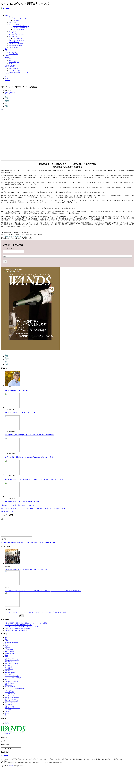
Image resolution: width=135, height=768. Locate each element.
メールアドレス (8, 249)
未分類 (7, 713)
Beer (6, 49)
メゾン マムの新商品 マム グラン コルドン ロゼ (20, 412)
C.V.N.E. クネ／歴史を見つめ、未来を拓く (18, 628)
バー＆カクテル (13, 54)
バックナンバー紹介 (15, 70)
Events (6, 55)
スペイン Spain (13, 33)
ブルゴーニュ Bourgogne (20, 27)
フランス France (14, 24)
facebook (7, 80)
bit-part (7, 722)
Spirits (6, 50)
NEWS (7, 57)
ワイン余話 (16, 20)
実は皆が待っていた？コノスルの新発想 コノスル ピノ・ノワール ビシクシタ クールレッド (35, 479)
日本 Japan (12, 17)
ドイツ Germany (14, 42)
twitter (6, 78)
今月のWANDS (13, 68)
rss (5, 76)
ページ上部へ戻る (6, 734)
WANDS (11, 766)
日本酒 (7, 711)
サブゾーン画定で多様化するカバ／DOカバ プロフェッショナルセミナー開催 (29, 457)
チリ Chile (12, 22)
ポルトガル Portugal (15, 45)
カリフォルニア (17, 38)
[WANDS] (5, 9)
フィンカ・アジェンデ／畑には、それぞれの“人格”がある (23, 626)
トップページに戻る (7, 511)
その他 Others (13, 47)
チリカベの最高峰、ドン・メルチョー (16, 390)
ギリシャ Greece (10, 672)
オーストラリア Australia (16, 35)
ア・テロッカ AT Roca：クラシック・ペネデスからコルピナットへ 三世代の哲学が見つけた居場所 (35, 612)
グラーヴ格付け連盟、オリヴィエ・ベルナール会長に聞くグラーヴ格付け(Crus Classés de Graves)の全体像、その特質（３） (43, 591)
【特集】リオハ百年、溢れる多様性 (16, 630)
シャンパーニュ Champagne (21, 26)
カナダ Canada (9, 669)
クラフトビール (9, 674)
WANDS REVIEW (10, 65)
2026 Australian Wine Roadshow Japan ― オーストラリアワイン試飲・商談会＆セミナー (28, 542)
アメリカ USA (13, 36)
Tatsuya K (7, 94)
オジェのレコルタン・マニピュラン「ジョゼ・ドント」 (22, 501)
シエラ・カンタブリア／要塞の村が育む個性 (18, 625)
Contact (7, 74)
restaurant (7, 647)
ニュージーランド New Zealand (14, 688)
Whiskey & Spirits (14, 62)
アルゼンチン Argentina (16, 43)
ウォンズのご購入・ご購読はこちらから (13, 236)
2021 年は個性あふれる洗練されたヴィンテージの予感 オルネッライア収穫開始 (29, 435)
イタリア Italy (13, 31)
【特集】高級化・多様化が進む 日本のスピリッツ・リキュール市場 (26, 623)
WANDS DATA (9, 650)
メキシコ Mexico (10, 702)
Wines (6, 15)
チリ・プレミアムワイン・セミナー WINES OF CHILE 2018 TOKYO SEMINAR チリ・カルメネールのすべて (34, 508)
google (6, 723)
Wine (10, 59)
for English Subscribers (11, 642)
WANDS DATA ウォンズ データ (18, 72)
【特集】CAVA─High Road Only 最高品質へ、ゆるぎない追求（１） (26, 569)
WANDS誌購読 (9, 67)
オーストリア (9, 665)
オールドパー (13, 52)
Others (10, 63)
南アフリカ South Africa (16, 40)
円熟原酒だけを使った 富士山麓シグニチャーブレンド (17, 505)
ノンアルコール (9, 690)
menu (2, 12)
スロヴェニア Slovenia (11, 681)
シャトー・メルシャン (19, 19)
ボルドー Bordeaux (18, 29)
